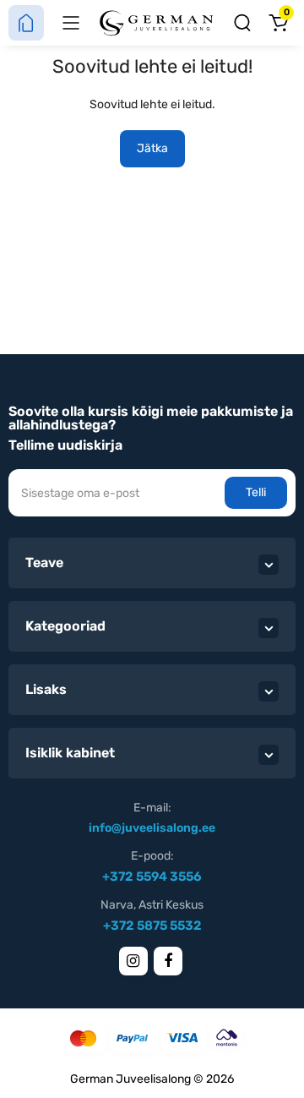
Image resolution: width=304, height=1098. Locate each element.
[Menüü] (71, 23)
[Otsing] (242, 23)
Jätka (152, 148)
